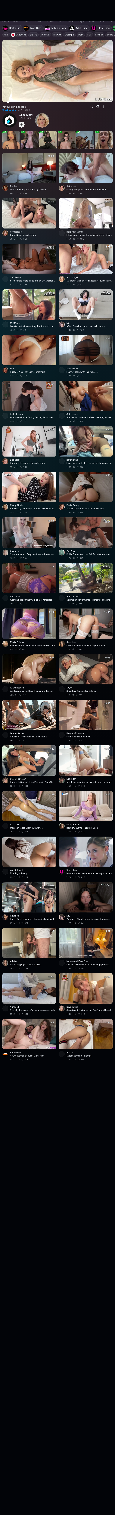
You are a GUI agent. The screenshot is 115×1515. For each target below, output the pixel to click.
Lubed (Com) (26, 93)
